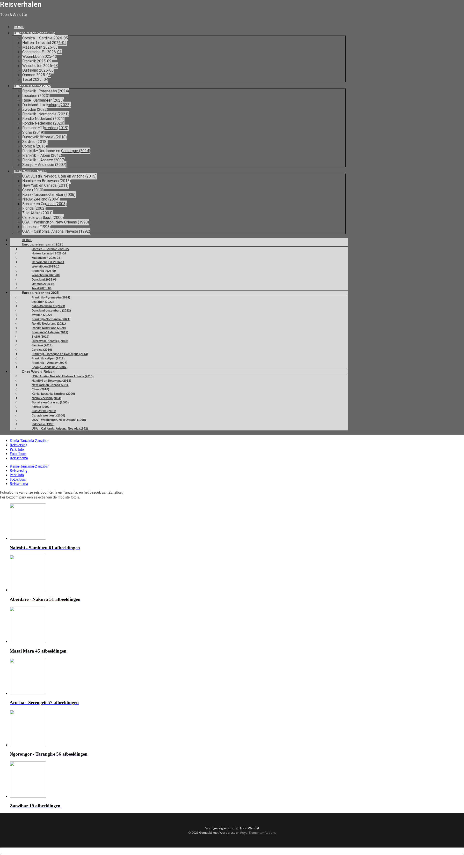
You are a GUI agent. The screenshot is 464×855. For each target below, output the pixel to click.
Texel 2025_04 (35, 79)
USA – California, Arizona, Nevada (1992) (56, 231)
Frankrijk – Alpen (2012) (42, 155)
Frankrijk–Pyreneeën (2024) (45, 91)
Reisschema (19, 458)
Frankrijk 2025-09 (36, 61)
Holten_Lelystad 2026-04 (44, 42)
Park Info (17, 449)
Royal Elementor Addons (258, 832)
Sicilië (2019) (33, 132)
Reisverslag (18, 445)
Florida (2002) (34, 208)
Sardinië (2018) (35, 141)
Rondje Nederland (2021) (43, 118)
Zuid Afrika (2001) (37, 213)
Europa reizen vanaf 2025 (34, 33)
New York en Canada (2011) (45, 185)
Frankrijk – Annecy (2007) (43, 160)
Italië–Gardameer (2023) (43, 100)
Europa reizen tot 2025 (32, 86)
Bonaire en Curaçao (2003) (44, 203)
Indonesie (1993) (36, 226)
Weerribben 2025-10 (39, 56)
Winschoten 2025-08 (40, 65)
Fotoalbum (18, 454)
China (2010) (32, 190)
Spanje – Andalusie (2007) (44, 164)
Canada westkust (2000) (43, 217)
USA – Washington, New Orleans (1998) (55, 222)
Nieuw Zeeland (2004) (40, 199)
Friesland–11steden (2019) (45, 128)
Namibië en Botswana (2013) (46, 180)
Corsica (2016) (34, 146)
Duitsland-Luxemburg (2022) (46, 105)
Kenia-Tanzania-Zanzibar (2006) (48, 194)
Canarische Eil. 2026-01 (42, 52)
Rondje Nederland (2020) (43, 123)
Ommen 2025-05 (36, 75)
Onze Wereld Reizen (30, 171)
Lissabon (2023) (35, 95)
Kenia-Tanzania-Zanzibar (29, 441)
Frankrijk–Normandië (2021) (45, 114)
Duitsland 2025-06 (38, 70)
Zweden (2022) (35, 109)
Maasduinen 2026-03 (40, 47)
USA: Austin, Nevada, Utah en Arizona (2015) (59, 176)
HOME (19, 27)
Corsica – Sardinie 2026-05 (45, 38)
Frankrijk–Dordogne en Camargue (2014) (56, 151)
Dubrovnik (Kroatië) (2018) (44, 137)
